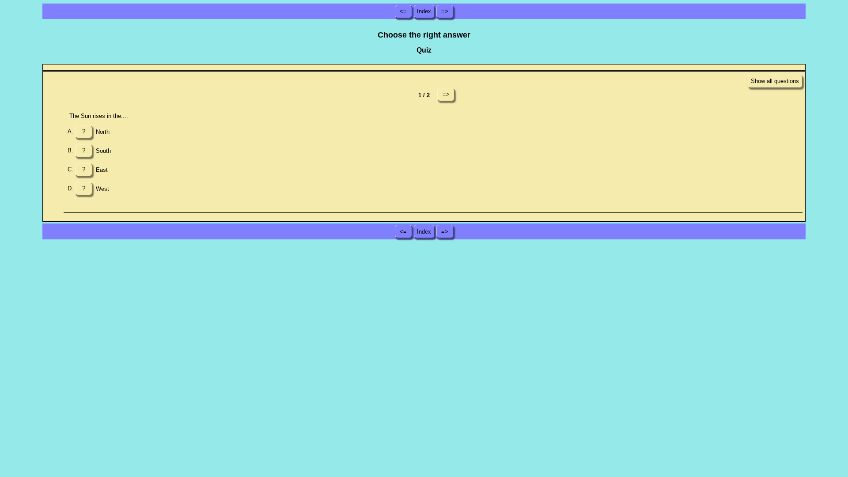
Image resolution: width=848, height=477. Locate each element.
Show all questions (775, 81)
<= (403, 11)
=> (444, 11)
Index (424, 11)
